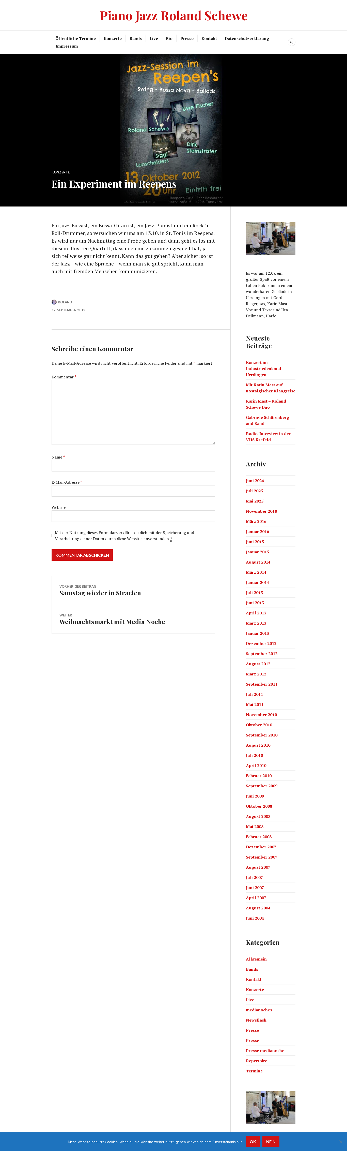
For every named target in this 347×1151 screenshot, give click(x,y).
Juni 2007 (255, 887)
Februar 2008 (259, 836)
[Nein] (340, 1141)
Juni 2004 (255, 918)
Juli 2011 (254, 694)
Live (154, 38)
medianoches (259, 1010)
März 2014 (256, 572)
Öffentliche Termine (75, 38)
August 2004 (258, 908)
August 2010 (258, 745)
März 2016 (256, 521)
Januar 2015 (257, 552)
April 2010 (256, 765)
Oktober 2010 (259, 725)
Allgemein (256, 959)
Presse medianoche (265, 1050)
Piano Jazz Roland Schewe (174, 15)
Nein (271, 1141)
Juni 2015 (255, 541)
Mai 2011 (254, 704)
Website (59, 507)
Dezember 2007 (261, 847)
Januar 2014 (257, 582)
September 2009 (261, 786)
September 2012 (261, 653)
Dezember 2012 (261, 643)
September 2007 (261, 857)
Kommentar (64, 377)
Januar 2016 (257, 531)
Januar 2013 (257, 633)
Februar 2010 (259, 775)
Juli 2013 (254, 592)
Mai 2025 (254, 501)
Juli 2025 (254, 491)
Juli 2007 (254, 877)
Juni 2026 (255, 480)
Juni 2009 (255, 796)
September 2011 (261, 684)
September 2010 (261, 735)
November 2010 (261, 714)
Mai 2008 (254, 826)
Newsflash (256, 1020)
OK (253, 1141)
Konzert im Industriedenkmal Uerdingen (263, 368)
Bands (136, 38)
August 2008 (258, 816)
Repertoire (256, 1061)
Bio (169, 38)
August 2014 (258, 562)
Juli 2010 (254, 755)
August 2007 (258, 867)
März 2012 (256, 674)
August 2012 (258, 664)
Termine (254, 1071)
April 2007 (256, 898)
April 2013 (256, 613)
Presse (187, 38)
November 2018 (261, 511)
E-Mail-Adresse (67, 482)
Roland (65, 302)
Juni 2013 (255, 603)
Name (58, 457)
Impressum (67, 46)
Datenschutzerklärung (247, 38)
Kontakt (209, 38)
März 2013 (256, 623)
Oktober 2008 (259, 806)
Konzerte (113, 38)
